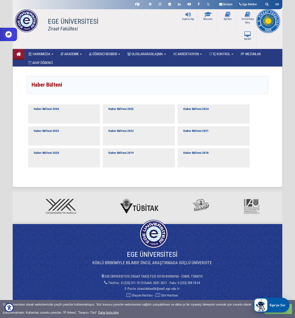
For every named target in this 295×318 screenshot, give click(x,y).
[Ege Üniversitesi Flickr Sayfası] (169, 3)
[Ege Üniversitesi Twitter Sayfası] (209, 3)
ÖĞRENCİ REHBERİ (105, 54)
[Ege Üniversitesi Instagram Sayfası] (160, 3)
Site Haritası (169, 295)
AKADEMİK (72, 54)
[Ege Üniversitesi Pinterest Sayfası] (150, 3)
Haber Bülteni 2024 (196, 109)
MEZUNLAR (253, 54)
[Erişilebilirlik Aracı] (9, 307)
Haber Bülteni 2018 (196, 152)
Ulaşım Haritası (142, 295)
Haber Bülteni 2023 (46, 131)
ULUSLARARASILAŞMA (147, 54)
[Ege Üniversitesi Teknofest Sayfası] (138, 3)
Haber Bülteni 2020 (46, 152)
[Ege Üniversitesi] (266, 3)
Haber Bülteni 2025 (121, 109)
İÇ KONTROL (221, 54)
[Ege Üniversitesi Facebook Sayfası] (198, 3)
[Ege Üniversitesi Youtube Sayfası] (189, 3)
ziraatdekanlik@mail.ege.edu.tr (158, 289)
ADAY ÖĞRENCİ (42, 63)
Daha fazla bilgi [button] (108, 312)
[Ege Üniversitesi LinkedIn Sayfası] (179, 3)
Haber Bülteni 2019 (121, 152)
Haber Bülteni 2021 (196, 131)
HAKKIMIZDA (41, 54)
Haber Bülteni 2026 (46, 109)
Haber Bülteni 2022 (121, 131)
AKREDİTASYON (188, 54)
